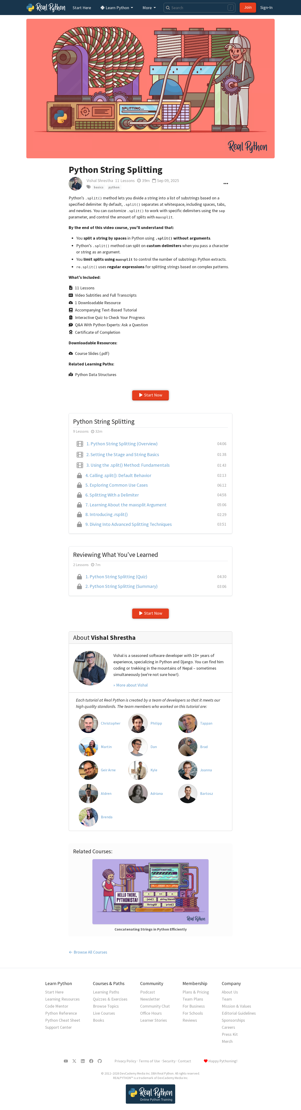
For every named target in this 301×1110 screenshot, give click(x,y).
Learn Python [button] (117, 7)
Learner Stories (153, 1020)
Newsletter (150, 999)
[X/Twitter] (74, 1061)
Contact (184, 1061)
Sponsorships (233, 1020)
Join (248, 7)
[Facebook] (91, 1061)
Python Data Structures (95, 374)
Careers (228, 1027)
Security (168, 1061)
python (113, 187)
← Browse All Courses (88, 952)
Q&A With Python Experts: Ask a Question (111, 324)
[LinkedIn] (83, 1061)
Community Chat (155, 1006)
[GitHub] (99, 1061)
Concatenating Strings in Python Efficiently (151, 929)
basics (98, 187)
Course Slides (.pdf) (92, 353)
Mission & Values (236, 1006)
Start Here (82, 7)
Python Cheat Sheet (62, 1020)
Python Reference (61, 1013)
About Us (230, 992)
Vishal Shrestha (100, 180)
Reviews (189, 1020)
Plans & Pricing (195, 992)
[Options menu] (226, 184)
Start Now (153, 395)
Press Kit (230, 1034)
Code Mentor (56, 1006)
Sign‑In (266, 7)
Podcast (147, 992)
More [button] (148, 7)
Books (98, 1020)
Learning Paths (106, 992)
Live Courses (104, 1013)
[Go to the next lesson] (150, 88)
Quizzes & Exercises (110, 999)
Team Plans (192, 999)
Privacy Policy (125, 1061)
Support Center (58, 1027)
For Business (193, 1006)
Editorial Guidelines (239, 1013)
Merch (227, 1041)
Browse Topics (106, 1006)
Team (227, 999)
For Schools (192, 1013)
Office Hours (151, 1013)
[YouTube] (66, 1061)
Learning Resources (62, 999)
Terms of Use (149, 1061)
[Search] (167, 7)
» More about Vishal (130, 685)
